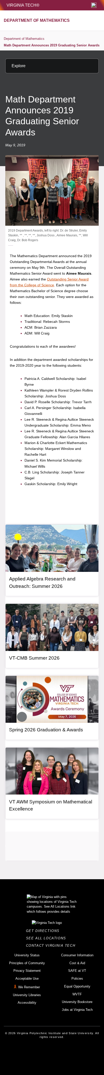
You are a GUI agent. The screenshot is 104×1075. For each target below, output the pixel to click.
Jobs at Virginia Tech (77, 1010)
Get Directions (44, 931)
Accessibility (27, 1002)
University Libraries (27, 995)
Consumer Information (77, 955)
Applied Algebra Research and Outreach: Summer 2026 (42, 582)
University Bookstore (77, 1002)
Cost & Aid (77, 963)
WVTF (77, 994)
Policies (77, 978)
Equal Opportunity (77, 986)
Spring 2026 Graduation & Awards (46, 729)
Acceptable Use (27, 978)
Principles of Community (27, 963)
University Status (27, 955)
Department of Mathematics (24, 39)
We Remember (29, 987)
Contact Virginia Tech (52, 945)
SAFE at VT (77, 971)
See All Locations (47, 938)
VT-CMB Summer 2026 (34, 658)
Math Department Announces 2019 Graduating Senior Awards (51, 45)
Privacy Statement (27, 971)
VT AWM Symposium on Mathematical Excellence (50, 805)
